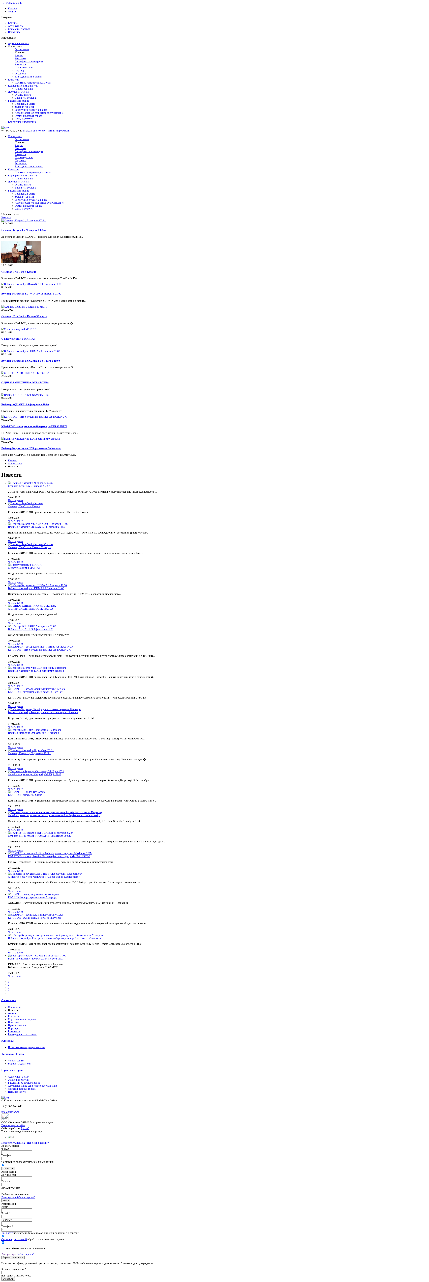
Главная (12, 460)
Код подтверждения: (13, 1269)
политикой (20, 1239)
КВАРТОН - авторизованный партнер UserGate (35, 691)
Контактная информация (22, 121)
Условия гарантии (25, 106)
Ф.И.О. (5, 1148)
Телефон (6, 1155)
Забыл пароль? (25, 1254)
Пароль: (5, 1181)
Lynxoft (25, 1128)
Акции (12, 11)
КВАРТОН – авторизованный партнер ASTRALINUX (39, 649)
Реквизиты (21, 73)
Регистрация (8, 1197)
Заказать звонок (32, 130)
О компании (22, 49)
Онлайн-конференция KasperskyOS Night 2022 (34, 774)
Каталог (12, 8)
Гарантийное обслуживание (31, 109)
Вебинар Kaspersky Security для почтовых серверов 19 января (43, 712)
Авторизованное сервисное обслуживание (39, 112)
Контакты (20, 58)
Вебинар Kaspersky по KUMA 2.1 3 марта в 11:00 (36, 588)
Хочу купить (15, 25)
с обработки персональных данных (33, 1239)
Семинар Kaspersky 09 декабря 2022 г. (29, 753)
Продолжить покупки (13, 1142)
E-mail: (5, 1213)
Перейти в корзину (38, 1142)
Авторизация (8, 1254)
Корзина (13, 22)
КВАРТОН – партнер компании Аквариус (32, 897)
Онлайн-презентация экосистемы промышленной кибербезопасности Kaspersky (54, 815)
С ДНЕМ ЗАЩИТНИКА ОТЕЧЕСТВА (30, 608)
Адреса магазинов (18, 43)
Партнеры (20, 70)
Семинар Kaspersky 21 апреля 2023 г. (29, 486)
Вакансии (20, 64)
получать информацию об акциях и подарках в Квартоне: (40, 1233)
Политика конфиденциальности (33, 82)
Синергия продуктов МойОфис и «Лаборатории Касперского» (44, 876)
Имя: (4, 1206)
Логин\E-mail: (9, 1174)
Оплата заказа (23, 94)
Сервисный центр (25, 103)
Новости (6, 217)
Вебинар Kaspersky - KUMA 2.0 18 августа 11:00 (35, 958)
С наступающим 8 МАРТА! (24, 567)
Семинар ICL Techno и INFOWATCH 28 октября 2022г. (39, 835)
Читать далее (15, 500)
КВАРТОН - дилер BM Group (25, 794)
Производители (24, 67)
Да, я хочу (7, 1233)
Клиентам (13, 79)
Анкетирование (24, 88)
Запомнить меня (10, 1187)
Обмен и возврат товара (28, 115)
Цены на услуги (24, 118)
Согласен (6, 1239)
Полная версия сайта (13, 1125)
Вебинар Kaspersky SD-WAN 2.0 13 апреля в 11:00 (36, 526)
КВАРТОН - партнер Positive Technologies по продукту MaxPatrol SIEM (49, 856)
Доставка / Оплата (18, 91)
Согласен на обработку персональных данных (27, 1161)
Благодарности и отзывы (29, 76)
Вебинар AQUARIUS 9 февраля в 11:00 (30, 629)
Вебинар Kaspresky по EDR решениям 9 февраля (36, 670)
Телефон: (7, 1226)
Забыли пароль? (25, 1197)
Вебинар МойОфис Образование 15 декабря (33, 732)
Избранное (14, 32)
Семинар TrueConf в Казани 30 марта (29, 547)
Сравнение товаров (19, 29)
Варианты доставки (26, 97)
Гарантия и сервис (18, 100)
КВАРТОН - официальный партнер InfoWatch (34, 917)
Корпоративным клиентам (23, 85)
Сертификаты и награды (29, 61)
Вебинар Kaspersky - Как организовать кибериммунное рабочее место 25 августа (54, 938)
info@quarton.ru (10, 1111)
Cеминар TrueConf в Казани (24, 506)
